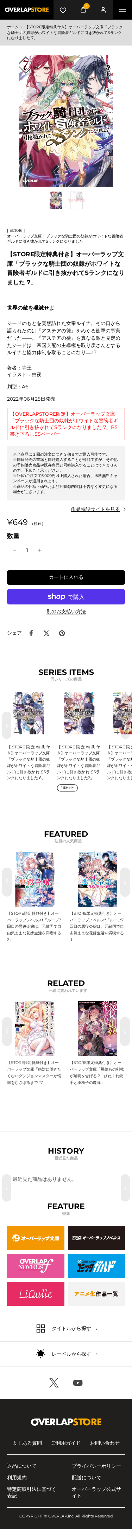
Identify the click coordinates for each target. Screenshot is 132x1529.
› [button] (125, 725)
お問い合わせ (105, 1443)
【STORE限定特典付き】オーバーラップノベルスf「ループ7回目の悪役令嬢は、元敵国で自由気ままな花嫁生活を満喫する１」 (97, 926)
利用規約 (17, 1477)
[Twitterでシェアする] (46, 633)
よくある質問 (27, 1443)
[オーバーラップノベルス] (96, 1238)
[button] (66, 577)
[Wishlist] (63, 9)
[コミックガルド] (96, 1266)
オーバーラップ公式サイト (96, 1492)
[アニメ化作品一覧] (96, 1294)
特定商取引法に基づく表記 (31, 1492)
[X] (54, 1382)
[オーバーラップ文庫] (35, 1238)
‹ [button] (6, 725)
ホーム (13, 27)
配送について (86, 1477)
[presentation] (7, 882)
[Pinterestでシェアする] (62, 633)
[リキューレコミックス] (35, 1294)
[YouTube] (78, 1382)
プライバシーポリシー (96, 1466)
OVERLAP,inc (61, 1516)
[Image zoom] (66, 121)
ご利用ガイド (66, 1443)
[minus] (14, 550)
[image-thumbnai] (56, 200)
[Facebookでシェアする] (31, 633)
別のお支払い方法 (66, 611)
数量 (13, 535)
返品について (22, 1466)
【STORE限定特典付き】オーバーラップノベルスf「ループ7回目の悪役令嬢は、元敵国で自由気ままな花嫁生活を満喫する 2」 (34, 926)
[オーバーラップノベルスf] (35, 1266)
